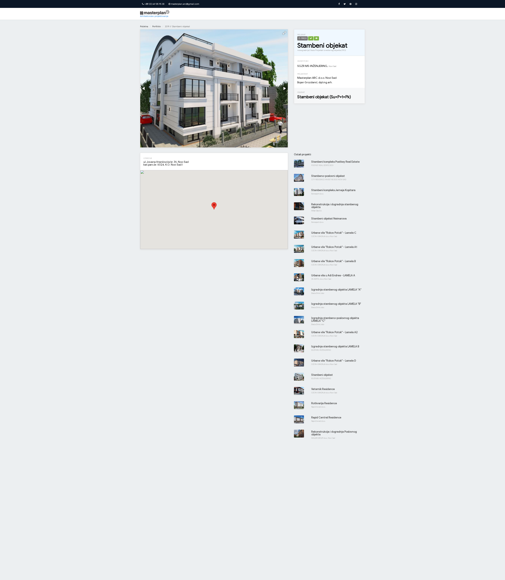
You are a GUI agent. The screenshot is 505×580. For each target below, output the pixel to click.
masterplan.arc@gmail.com (184, 4)
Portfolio (156, 26)
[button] (284, 33)
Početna (144, 26)
